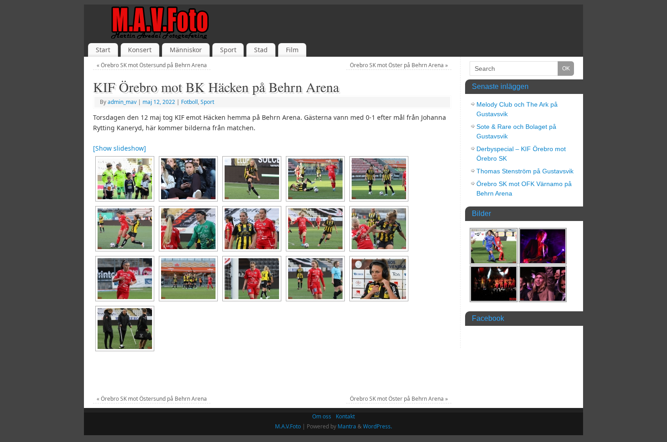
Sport (228, 49)
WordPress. (377, 426)
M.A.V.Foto (288, 426)
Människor (186, 49)
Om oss (321, 416)
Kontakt (345, 416)
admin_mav (122, 102)
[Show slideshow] (119, 148)
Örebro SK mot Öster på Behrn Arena (399, 65)
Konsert (140, 49)
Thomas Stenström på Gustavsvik (525, 171)
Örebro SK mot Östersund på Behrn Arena (152, 65)
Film (292, 49)
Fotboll (189, 102)
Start (103, 49)
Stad (261, 49)
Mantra (347, 426)
